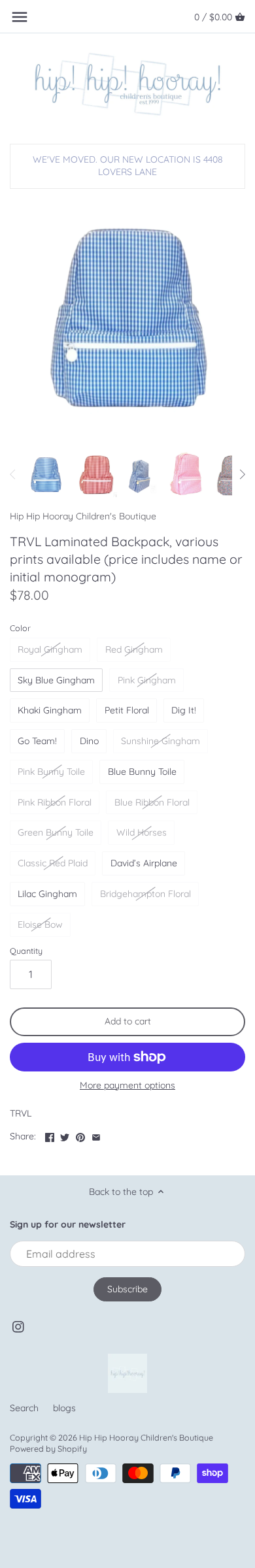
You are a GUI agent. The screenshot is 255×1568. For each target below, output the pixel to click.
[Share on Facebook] (49, 1135)
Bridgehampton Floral (145, 894)
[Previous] (13, 474)
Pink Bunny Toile (51, 771)
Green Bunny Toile (56, 832)
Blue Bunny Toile (142, 771)
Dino (89, 741)
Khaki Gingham (50, 710)
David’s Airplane (143, 863)
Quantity (26, 951)
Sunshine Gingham (160, 741)
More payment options (127, 1085)
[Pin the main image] (80, 1135)
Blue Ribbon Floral (152, 802)
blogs (64, 1408)
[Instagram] (18, 1326)
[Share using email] (96, 1135)
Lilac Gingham (47, 894)
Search (24, 1408)
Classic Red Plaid (53, 863)
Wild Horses (141, 832)
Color (20, 628)
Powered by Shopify (48, 1448)
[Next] (242, 474)
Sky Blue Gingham (56, 680)
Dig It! (183, 710)
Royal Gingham (50, 649)
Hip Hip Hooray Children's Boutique (83, 516)
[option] (46, 474)
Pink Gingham (147, 680)
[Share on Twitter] (64, 1135)
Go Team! (37, 741)
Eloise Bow (40, 924)
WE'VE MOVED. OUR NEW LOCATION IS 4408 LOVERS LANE (128, 166)
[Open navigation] (19, 17)
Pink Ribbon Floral (55, 802)
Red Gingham (134, 649)
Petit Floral (127, 710)
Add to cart (128, 1021)
